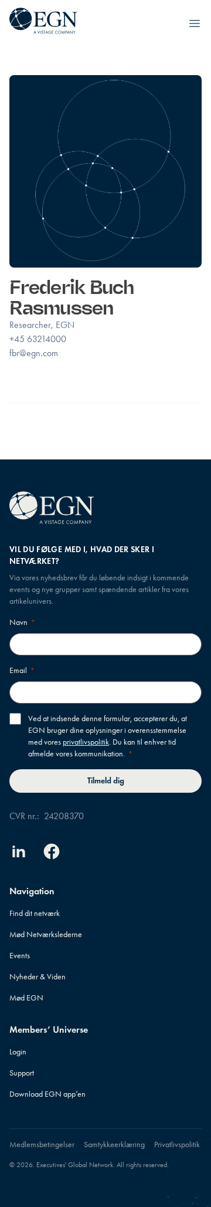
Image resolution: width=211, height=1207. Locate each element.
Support (21, 1073)
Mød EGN (26, 998)
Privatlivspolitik (177, 1144)
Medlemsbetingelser (41, 1144)
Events (19, 956)
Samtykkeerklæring (114, 1144)
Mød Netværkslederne (45, 934)
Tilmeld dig (105, 781)
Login (17, 1052)
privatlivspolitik (86, 742)
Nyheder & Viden (37, 977)
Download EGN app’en (47, 1094)
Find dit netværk (34, 913)
